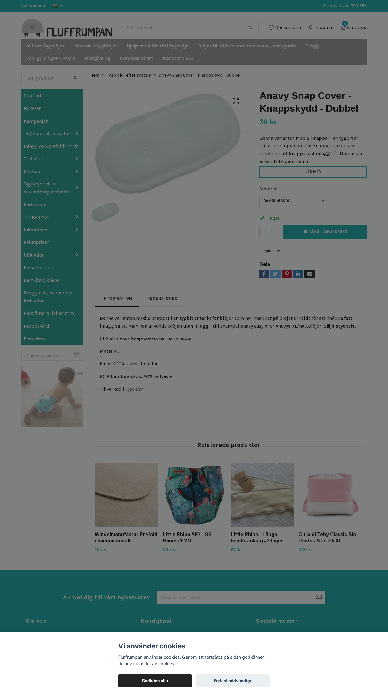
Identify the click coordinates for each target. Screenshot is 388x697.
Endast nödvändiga (233, 680)
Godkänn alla (155, 680)
